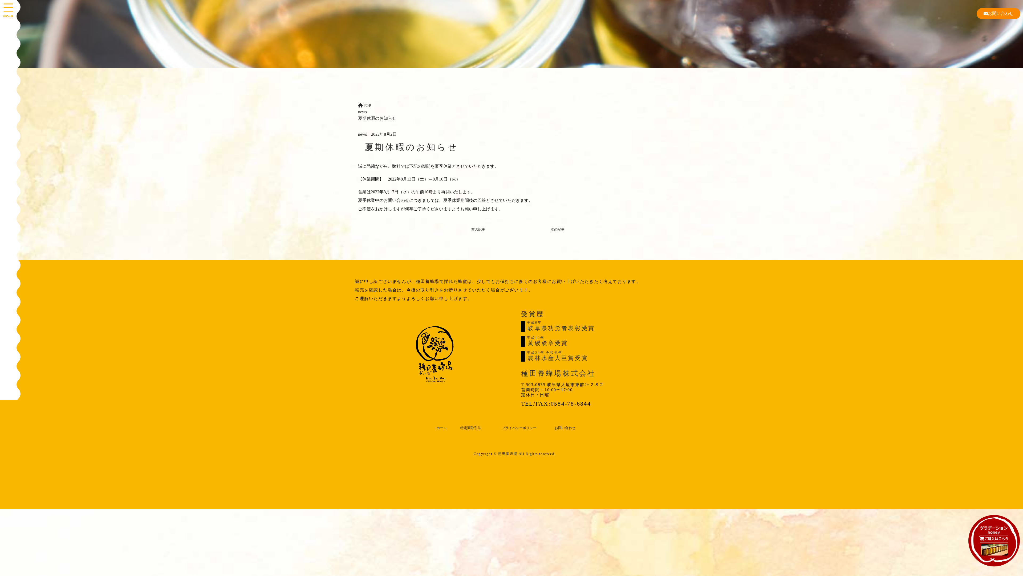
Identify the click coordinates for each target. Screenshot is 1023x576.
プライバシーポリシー (519, 428)
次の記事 (558, 229)
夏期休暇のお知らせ (411, 147)
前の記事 (478, 229)
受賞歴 (532, 314)
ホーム (441, 428)
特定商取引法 (470, 428)
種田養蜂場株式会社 (558, 373)
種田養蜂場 (507, 454)
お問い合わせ (1000, 13)
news (362, 112)
